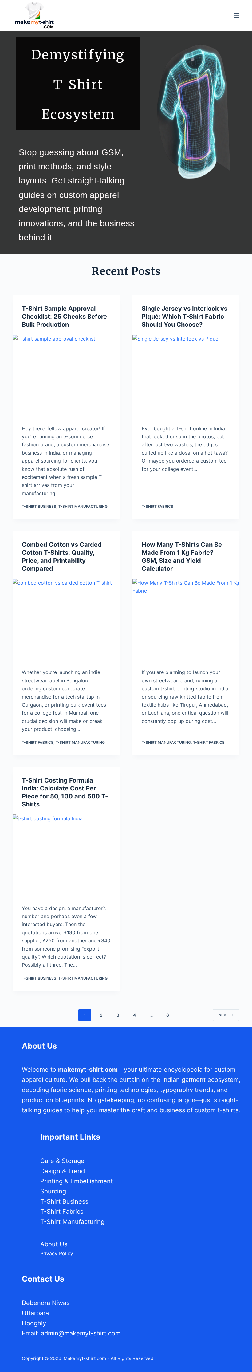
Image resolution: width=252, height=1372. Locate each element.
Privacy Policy (56, 1253)
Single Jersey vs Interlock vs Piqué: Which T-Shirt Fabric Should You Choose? (184, 316)
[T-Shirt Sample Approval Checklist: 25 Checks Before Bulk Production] (66, 375)
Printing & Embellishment (76, 1181)
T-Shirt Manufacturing (83, 506)
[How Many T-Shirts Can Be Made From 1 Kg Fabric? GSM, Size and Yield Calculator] (186, 619)
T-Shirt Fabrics (157, 506)
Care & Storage (62, 1161)
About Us (53, 1244)
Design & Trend (62, 1171)
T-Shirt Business (39, 506)
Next (223, 1015)
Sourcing (53, 1191)
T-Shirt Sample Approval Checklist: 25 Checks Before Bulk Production (64, 316)
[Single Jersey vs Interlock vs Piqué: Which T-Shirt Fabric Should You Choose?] (186, 375)
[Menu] (236, 15)
